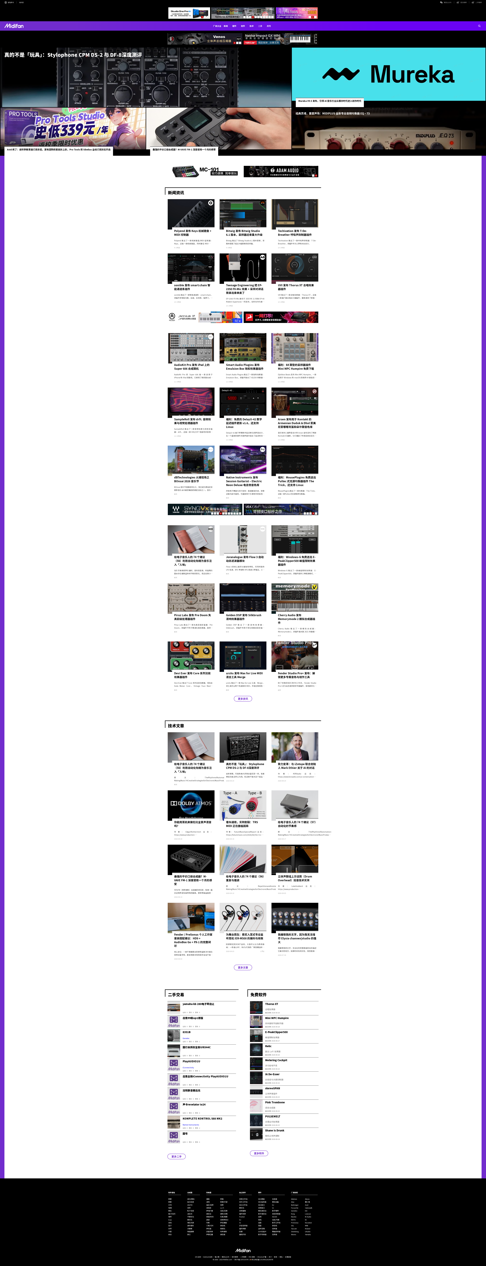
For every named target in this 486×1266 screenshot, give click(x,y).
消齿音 (208, 1208)
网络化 (222, 1228)
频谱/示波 (223, 1202)
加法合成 (190, 1202)
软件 (243, 25)
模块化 (189, 1220)
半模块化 (190, 1216)
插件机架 (242, 1214)
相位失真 (190, 1222)
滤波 (208, 1220)
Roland (307, 1228)
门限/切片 (210, 1225)
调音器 (222, 1234)
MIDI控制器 (262, 1202)
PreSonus (294, 1222)
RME (306, 1225)
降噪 (222, 1199)
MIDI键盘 (261, 1199)
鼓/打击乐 (172, 1214)
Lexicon (308, 1214)
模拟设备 (275, 1202)
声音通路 (223, 1222)
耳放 (259, 1225)
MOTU (293, 1220)
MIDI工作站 (243, 1205)
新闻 (226, 25)
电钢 (170, 1208)
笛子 (170, 1225)
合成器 (274, 1199)
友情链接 (288, 1257)
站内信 (21, 2)
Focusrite (294, 1208)
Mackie (293, 1216)
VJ (240, 1222)
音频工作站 (243, 1199)
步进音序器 (243, 1225)
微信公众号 (447, 2)
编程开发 (242, 1234)
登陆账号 (11, 2)
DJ (240, 1220)
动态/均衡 (275, 1220)
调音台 (208, 1214)
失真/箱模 (223, 1216)
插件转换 (242, 1228)
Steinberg (295, 1231)
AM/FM (189, 1205)
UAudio (307, 1231)
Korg (293, 1214)
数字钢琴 (275, 1211)
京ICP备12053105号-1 (242, 1259)
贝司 (170, 1205)
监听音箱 (261, 1228)
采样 (189, 1208)
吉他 (170, 1222)
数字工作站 (276, 1222)
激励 (208, 1199)
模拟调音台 (262, 1211)
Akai (292, 1202)
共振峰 (189, 1228)
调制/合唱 (223, 1214)
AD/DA (274, 1216)
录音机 (222, 1225)
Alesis (307, 1199)
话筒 (259, 1216)
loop (170, 1220)
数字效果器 (262, 1234)
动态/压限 (223, 1211)
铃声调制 (223, 1231)
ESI (306, 1211)
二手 (260, 25)
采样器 (274, 1228)
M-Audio (308, 1216)
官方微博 (463, 2)
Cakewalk (308, 1208)
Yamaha (308, 1234)
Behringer (295, 1205)
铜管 (170, 1199)
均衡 (208, 1222)
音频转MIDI (224, 1220)
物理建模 (190, 1231)
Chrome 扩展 (261, 1257)
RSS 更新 (252, 1257)
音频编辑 (242, 1211)
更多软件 (259, 1153)
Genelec (294, 1211)
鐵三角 (307, 1202)
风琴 (170, 1228)
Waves (293, 1234)
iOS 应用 (198, 1257)
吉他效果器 (276, 1214)
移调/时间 (210, 1216)
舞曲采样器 (276, 1231)
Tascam (294, 1228)
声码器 (208, 1228)
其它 (189, 1234)
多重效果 (209, 1231)
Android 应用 (207, 1257)
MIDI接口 (261, 1205)
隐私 (281, 1257)
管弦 (170, 1211)
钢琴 (170, 1216)
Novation (308, 1222)
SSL (292, 1225)
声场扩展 (209, 1211)
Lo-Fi (222, 1208)
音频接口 (261, 1208)
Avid (306, 1205)
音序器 (274, 1234)
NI (306, 1220)
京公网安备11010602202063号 (262, 1259)
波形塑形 (190, 1225)
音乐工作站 (243, 1202)
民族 (170, 1202)
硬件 (234, 25)
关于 (270, 1257)
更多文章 (243, 967)
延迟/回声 (210, 1205)
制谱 (240, 1231)
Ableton (294, 1199)
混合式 (189, 1214)
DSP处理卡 (262, 1231)
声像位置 (209, 1234)
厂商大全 (217, 25)
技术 (252, 25)
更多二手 (176, 1156)
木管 (170, 1231)
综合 (170, 1234)
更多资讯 (243, 698)
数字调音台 (262, 1214)
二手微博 (478, 2)
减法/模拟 (191, 1199)
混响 (208, 1202)
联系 (275, 1257)
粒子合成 (190, 1211)
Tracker (242, 1216)
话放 (259, 1222)
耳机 (259, 1220)
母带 (222, 1205)
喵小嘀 (217, 1257)
